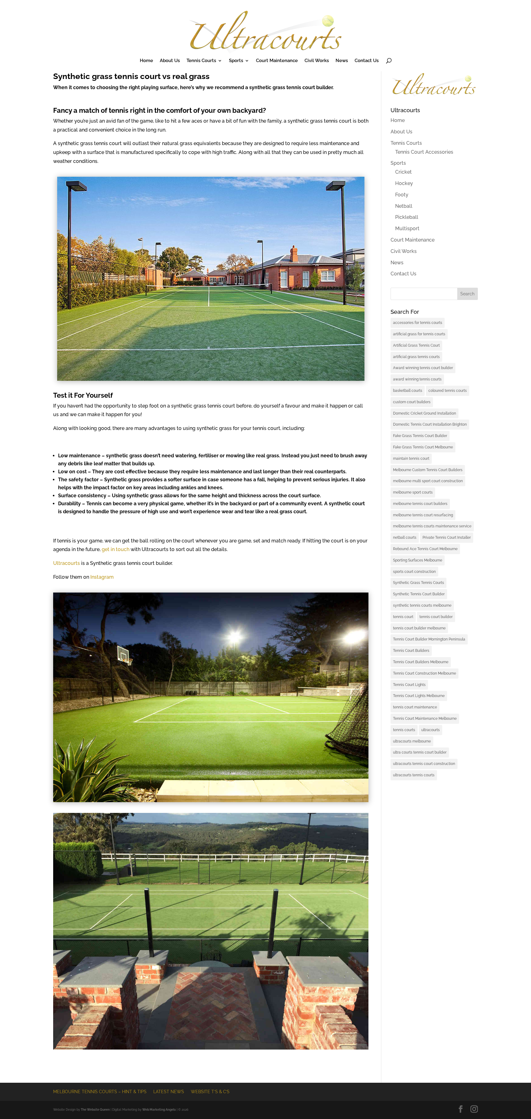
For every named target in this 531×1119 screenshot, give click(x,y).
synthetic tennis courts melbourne (422, 605)
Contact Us (367, 60)
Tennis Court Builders (411, 650)
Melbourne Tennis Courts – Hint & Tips (100, 1091)
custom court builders (412, 402)
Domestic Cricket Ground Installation (424, 413)
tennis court (403, 617)
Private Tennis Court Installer (447, 537)
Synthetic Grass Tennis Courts (418, 583)
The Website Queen (95, 1109)
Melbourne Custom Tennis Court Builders (427, 470)
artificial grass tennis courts (416, 357)
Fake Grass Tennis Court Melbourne (423, 447)
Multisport (407, 228)
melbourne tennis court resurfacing (423, 515)
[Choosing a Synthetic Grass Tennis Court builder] (210, 800)
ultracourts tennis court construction (424, 764)
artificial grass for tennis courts (419, 334)
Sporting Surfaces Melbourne (417, 560)
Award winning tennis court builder (423, 368)
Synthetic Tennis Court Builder (419, 594)
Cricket (403, 172)
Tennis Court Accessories (424, 152)
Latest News (168, 1091)
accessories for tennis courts (417, 323)
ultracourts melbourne (412, 741)
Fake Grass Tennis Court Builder (420, 436)
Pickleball (406, 217)
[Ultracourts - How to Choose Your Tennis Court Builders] (210, 379)
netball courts (404, 537)
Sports (236, 60)
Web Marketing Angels (159, 1109)
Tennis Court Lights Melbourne (419, 696)
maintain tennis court (411, 458)
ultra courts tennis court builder (419, 752)
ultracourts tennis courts (414, 775)
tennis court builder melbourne (419, 628)
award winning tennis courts (417, 379)
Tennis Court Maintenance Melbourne (425, 718)
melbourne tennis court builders (420, 504)
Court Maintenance (277, 60)
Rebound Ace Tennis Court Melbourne (425, 549)
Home (146, 60)
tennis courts (404, 730)
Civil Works (317, 60)
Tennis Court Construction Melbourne (424, 673)
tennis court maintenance (415, 707)
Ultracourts (66, 563)
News (342, 60)
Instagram (102, 577)
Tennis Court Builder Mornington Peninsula (429, 639)
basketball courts (407, 390)
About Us (170, 60)
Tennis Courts (201, 60)
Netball (403, 206)
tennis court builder (436, 617)
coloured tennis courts (447, 390)
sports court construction (414, 571)
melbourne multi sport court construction (428, 481)
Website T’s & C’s (210, 1091)
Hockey (404, 183)
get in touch (115, 549)
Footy (401, 195)
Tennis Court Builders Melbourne (420, 662)
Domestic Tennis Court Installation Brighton (430, 424)
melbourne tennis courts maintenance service (432, 526)
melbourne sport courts (413, 492)
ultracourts (430, 730)
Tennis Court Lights (409, 685)
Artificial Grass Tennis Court (416, 345)
